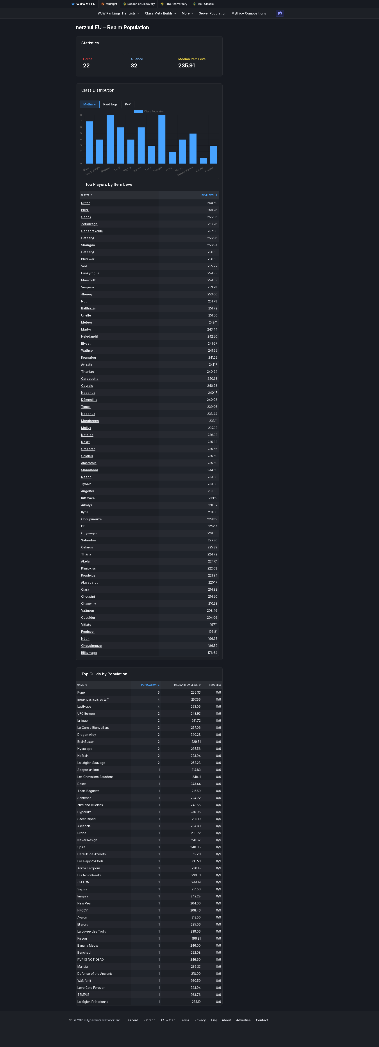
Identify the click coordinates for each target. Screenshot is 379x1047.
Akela (85, 561)
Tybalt (86, 484)
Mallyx (86, 428)
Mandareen (90, 421)
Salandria (88, 540)
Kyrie (85, 512)
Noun (85, 301)
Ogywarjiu (89, 533)
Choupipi (88, 596)
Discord (132, 1020)
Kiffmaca (88, 498)
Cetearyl (87, 238)
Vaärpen (87, 610)
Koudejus (88, 575)
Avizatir (86, 364)
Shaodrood (89, 470)
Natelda (87, 435)
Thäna (86, 554)
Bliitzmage (89, 653)
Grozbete (88, 449)
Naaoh (86, 477)
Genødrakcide (92, 231)
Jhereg (86, 294)
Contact (262, 1020)
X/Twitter (168, 1020)
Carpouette (89, 378)
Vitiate (86, 624)
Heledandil (89, 336)
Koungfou (88, 357)
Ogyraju (87, 385)
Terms (184, 1020)
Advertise (243, 1020)
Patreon (149, 1020)
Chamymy (88, 603)
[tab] (90, 104)
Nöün (85, 638)
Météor (86, 322)
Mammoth (88, 280)
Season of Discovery (141, 3)
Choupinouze (91, 519)
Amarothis (89, 463)
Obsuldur (88, 617)
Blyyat (86, 343)
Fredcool (88, 631)
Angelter (87, 491)
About (226, 1020)
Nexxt (85, 442)
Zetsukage (89, 224)
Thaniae (87, 371)
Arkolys (86, 505)
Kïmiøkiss (88, 568)
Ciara (85, 589)
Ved (84, 266)
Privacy (200, 1020)
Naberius (88, 392)
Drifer (85, 203)
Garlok (86, 217)
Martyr (86, 329)
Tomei (86, 407)
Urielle (86, 315)
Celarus (87, 456)
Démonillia (89, 399)
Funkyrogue (90, 273)
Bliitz (85, 210)
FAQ (214, 1020)
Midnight (111, 3)
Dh (83, 526)
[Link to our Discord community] (280, 13)
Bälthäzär (88, 308)
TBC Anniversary (176, 3)
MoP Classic (206, 3)
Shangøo (88, 245)
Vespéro (87, 287)
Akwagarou (89, 582)
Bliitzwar (87, 259)
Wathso (87, 350)
